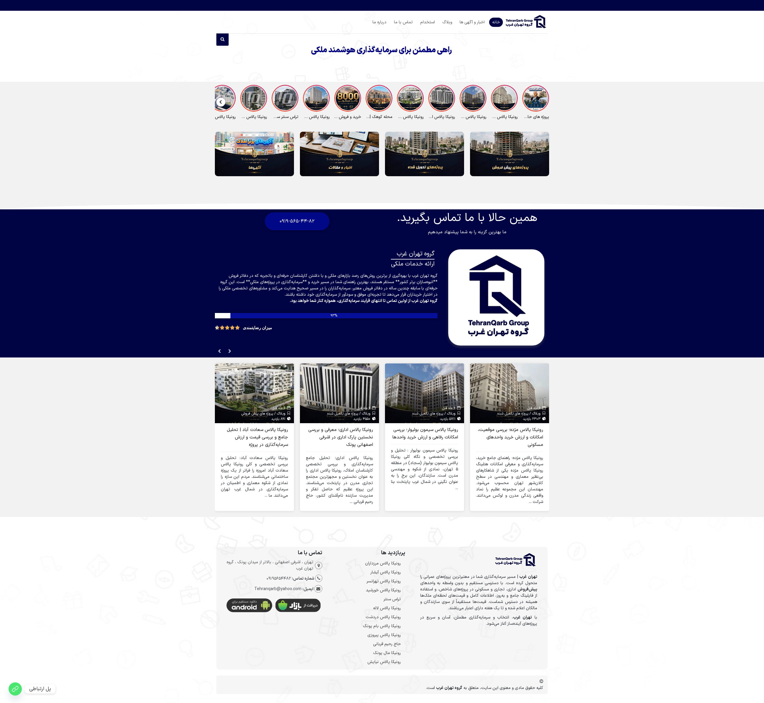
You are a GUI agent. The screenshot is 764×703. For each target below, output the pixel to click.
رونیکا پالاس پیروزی (384, 635)
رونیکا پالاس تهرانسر (383, 581)
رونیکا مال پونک (387, 653)
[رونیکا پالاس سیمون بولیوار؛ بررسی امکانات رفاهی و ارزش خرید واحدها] (424, 393)
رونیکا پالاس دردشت (383, 617)
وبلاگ (447, 22)
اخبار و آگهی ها (472, 22)
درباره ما (379, 22)
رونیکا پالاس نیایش (384, 662)
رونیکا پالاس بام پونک (382, 626)
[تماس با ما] (15, 689)
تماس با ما (403, 22)
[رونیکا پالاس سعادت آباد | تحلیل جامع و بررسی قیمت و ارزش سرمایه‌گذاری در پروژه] (254, 393)
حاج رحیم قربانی (387, 644)
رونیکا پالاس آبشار (385, 572)
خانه (496, 22)
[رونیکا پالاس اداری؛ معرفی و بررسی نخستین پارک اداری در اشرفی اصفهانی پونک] (339, 393)
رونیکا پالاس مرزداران (383, 563)
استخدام (427, 22)
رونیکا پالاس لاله (387, 608)
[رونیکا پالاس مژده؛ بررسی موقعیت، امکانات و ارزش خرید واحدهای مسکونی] (509, 393)
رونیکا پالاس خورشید (383, 590)
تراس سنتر (392, 599)
